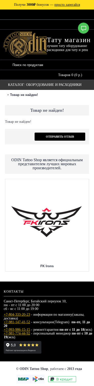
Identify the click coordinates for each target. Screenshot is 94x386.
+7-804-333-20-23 (17, 314)
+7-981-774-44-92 (17, 333)
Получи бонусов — (47, 5)
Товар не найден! (24, 95)
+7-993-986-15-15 (17, 330)
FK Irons (47, 266)
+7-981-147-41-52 (17, 322)
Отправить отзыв (60, 136)
